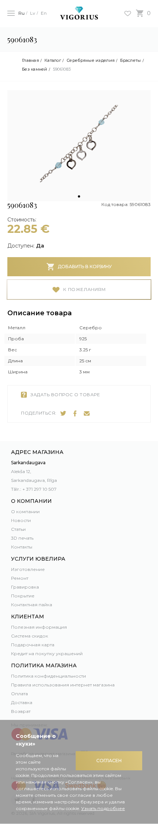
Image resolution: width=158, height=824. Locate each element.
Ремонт (19, 578)
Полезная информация (39, 627)
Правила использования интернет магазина (63, 685)
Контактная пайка (31, 604)
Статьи (18, 529)
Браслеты (130, 60)
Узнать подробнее (103, 808)
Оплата (19, 693)
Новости (21, 520)
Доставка (21, 702)
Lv (32, 13)
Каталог (52, 60)
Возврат (20, 711)
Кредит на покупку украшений (47, 653)
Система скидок (29, 636)
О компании (25, 511)
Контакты (21, 547)
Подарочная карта (32, 644)
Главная (30, 60)
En (44, 13)
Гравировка (25, 587)
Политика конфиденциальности (48, 676)
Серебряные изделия (91, 60)
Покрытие (23, 596)
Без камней (34, 69)
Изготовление (28, 569)
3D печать (22, 538)
